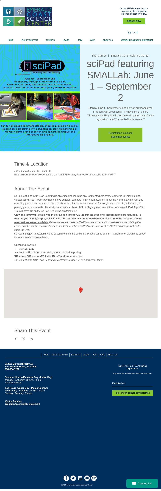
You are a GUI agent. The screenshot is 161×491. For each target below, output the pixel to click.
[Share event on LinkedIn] (31, 339)
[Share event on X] (23, 339)
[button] (134, 32)
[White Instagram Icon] (80, 478)
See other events (120, 136)
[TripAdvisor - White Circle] (94, 478)
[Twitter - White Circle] (73, 478)
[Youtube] (87, 478)
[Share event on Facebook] (15, 339)
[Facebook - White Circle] (66, 478)
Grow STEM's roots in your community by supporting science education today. (134, 11)
